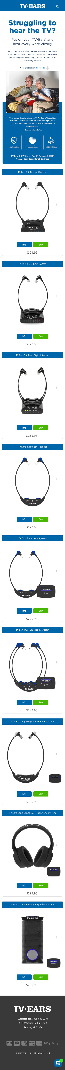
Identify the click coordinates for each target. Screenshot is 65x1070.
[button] (6, 6)
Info (24, 244)
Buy (41, 244)
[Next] (57, 204)
